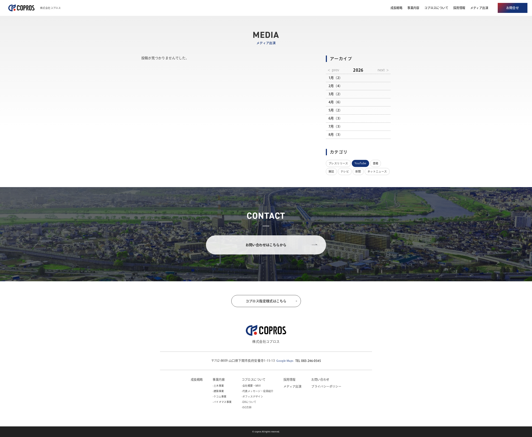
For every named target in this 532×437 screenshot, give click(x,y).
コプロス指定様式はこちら (266, 301)
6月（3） (336, 118)
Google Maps (284, 360)
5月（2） (336, 110)
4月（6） (336, 102)
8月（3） (336, 134)
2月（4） (336, 86)
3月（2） (336, 94)
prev (335, 70)
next (381, 70)
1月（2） (336, 77)
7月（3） (336, 126)
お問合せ (512, 7)
